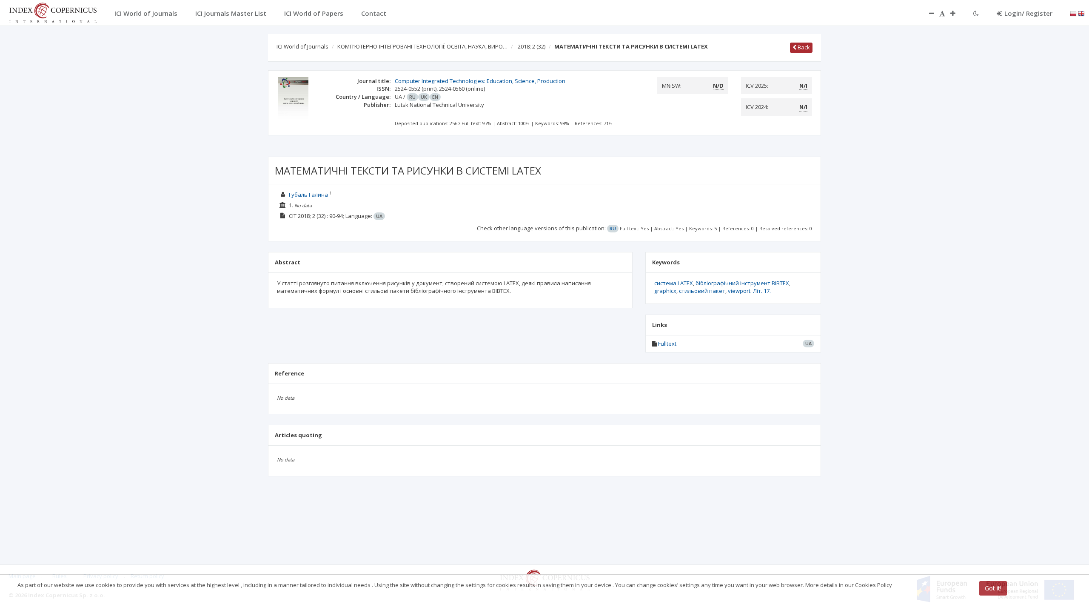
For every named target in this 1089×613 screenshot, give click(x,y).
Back (803, 47)
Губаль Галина (308, 194)
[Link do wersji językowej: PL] (1073, 13)
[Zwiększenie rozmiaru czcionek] (957, 13)
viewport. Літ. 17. (749, 291)
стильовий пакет (702, 291)
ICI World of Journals (302, 46)
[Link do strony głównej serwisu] (52, 12)
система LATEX (673, 283)
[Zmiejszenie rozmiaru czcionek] (927, 13)
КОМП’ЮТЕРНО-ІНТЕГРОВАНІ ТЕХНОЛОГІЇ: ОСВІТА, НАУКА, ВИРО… (422, 46)
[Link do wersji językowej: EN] (1081, 13)
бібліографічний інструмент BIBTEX (742, 283)
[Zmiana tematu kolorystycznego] (976, 13)
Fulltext (667, 343)
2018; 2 (531, 46)
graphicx (665, 291)
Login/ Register (1028, 13)
